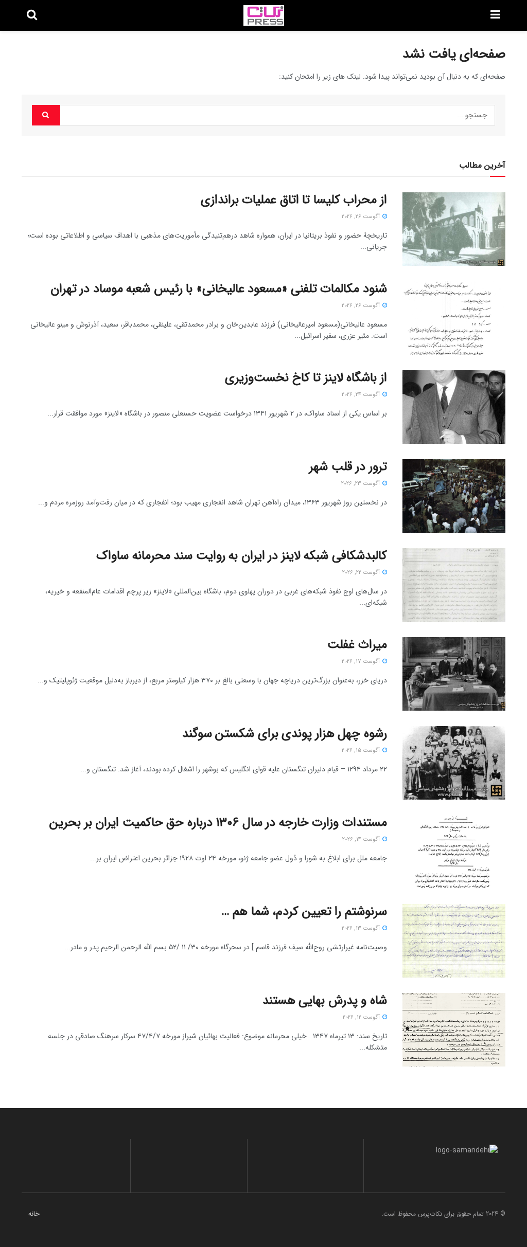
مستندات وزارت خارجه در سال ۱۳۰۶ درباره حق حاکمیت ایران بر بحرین (218, 823)
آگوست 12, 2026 (362, 1017)
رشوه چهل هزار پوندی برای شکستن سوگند (284, 734)
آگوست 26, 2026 (361, 216)
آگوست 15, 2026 (361, 750)
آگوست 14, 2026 (361, 839)
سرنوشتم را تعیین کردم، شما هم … (304, 911)
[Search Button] (46, 115)
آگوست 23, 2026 (361, 483)
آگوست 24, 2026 (361, 394)
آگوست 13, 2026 (361, 928)
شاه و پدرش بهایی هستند (324, 1000)
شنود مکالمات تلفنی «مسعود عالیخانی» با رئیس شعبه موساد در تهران (218, 289)
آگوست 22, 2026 (361, 572)
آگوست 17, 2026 (361, 661)
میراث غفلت (357, 645)
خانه (34, 1213)
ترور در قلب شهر (348, 467)
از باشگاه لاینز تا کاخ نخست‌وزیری (306, 378)
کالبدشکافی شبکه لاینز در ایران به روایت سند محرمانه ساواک (241, 556)
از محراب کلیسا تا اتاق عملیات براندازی (294, 200)
